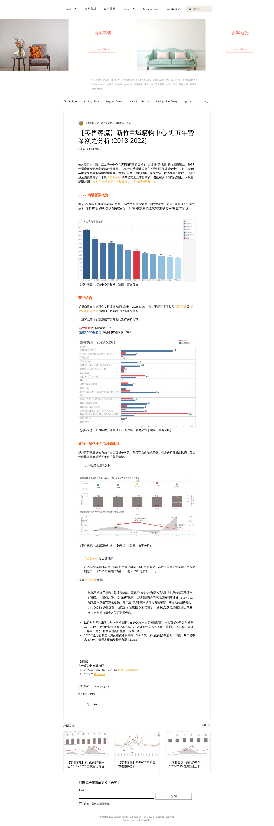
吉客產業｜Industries (139, 101)
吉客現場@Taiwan (99, 79)
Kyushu (128, 84)
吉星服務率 (171, 84)
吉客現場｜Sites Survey (166, 101)
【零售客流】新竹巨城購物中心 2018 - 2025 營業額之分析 (85, 764)
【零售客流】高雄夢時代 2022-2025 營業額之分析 (185, 764)
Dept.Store (158, 79)
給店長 (110, 84)
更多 (186, 101)
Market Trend (173, 79)
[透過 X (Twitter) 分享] (87, 704)
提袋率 (118, 84)
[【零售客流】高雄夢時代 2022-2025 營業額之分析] (187, 744)
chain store (96, 88)
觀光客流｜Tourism (114, 101)
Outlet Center (97, 84)
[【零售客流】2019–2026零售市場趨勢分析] (137, 744)
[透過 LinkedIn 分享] (95, 704)
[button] (102, 49)
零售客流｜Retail (91, 101)
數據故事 (183, 84)
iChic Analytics (70, 101)
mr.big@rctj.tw (143, 820)
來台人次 (148, 84)
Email (82, 790)
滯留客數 (159, 84)
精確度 (193, 84)
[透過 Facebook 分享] (79, 704)
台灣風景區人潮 (190, 79)
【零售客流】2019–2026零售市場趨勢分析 (136, 764)
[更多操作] (194, 123)
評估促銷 (138, 84)
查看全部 (206, 725)
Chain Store (145, 79)
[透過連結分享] (103, 704)
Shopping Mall (129, 79)
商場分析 (115, 79)
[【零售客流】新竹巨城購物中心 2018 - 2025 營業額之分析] (86, 744)
